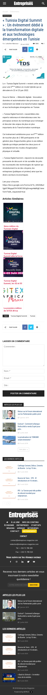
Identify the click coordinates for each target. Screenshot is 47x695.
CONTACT (23, 536)
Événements (14, 12)
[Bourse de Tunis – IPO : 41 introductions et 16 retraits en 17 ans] (9, 481)
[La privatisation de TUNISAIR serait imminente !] (9, 440)
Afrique (21, 528)
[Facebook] (12, 562)
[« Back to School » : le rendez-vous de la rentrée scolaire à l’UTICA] (9, 677)
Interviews (33, 528)
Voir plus (22, 449)
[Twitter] (29, 562)
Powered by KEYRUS (22, 692)
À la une (15, 522)
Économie (9, 525)
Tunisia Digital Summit (19, 316)
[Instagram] (18, 562)
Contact (14, 531)
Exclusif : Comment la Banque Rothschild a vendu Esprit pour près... (29, 426)
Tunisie (32, 316)
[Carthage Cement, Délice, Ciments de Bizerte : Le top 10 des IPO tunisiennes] (9, 468)
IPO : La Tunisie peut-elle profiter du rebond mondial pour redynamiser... (29, 493)
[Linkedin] (23, 562)
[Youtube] (35, 562)
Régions (10, 528)
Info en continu (30, 522)
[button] (43, 3)
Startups (36, 525)
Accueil (5, 12)
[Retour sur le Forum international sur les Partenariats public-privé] (9, 414)
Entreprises (23, 525)
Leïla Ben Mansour (12, 43)
